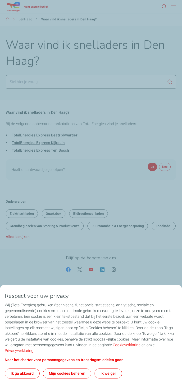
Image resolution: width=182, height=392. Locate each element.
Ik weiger (108, 373)
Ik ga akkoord (22, 373)
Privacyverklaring (19, 350)
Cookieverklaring (127, 345)
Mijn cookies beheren (67, 373)
